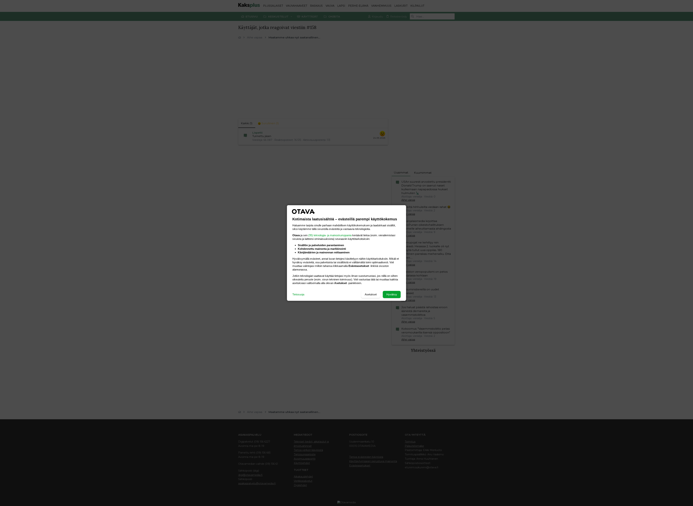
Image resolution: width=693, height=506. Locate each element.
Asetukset (371, 294)
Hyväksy (391, 294)
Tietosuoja (298, 294)
